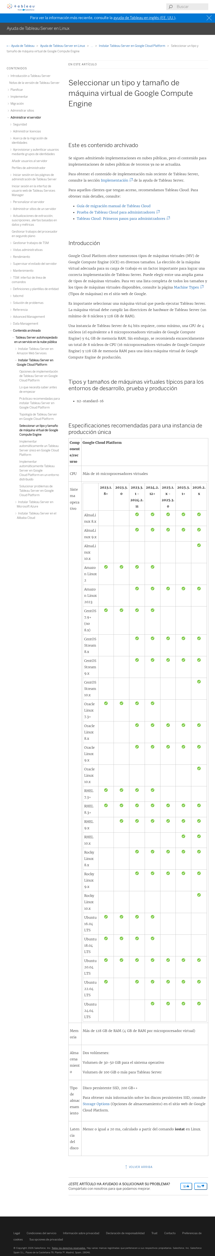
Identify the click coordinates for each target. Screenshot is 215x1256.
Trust (154, 1233)
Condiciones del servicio (41, 1233)
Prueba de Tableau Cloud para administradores (117, 212)
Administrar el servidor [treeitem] (25, 117)
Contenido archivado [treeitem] (26, 330)
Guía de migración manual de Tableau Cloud (114, 206)
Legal (16, 1233)
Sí (184, 1186)
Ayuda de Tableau (22, 46)
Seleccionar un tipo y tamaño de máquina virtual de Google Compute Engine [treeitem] (38, 430)
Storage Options (96, 1104)
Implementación (115, 180)
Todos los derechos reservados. (69, 1248)
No (199, 1186)
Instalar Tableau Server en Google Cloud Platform (132, 46)
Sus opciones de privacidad (46, 1239)
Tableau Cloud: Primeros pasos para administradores (122, 218)
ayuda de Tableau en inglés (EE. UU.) (144, 18)
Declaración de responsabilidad (125, 1233)
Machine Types (187, 287)
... (92, 46)
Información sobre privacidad (81, 1233)
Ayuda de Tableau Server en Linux (63, 46)
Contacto (170, 1233)
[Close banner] (209, 18)
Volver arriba (140, 1167)
